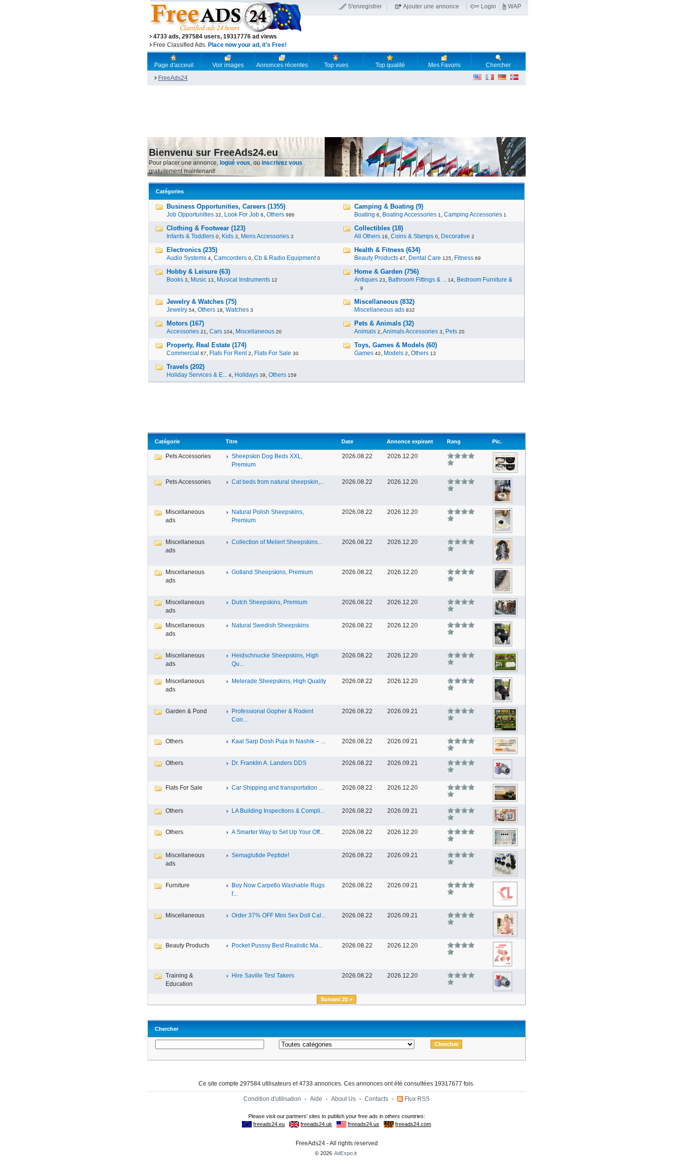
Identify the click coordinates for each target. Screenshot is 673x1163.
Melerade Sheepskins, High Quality (279, 681)
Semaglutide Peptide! (260, 855)
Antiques (366, 279)
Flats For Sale (272, 353)
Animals (365, 331)
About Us (343, 1098)
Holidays (246, 374)
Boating (364, 214)
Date (347, 441)
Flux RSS (417, 1098)
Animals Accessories (410, 331)
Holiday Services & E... (197, 374)
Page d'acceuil (174, 65)
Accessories (183, 331)
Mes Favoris (444, 65)
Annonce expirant (410, 441)
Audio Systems (186, 257)
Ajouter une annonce (431, 6)
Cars (215, 331)
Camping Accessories (473, 214)
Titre (231, 441)
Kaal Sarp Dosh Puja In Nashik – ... (278, 741)
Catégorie (167, 441)
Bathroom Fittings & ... (417, 279)
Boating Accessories (409, 214)
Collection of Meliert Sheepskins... (277, 542)
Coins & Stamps (412, 236)
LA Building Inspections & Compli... (278, 810)
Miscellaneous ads (379, 309)
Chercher (498, 65)
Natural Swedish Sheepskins (270, 625)
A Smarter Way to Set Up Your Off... (278, 832)
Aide (316, 1098)
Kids (228, 236)
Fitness (463, 257)
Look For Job (241, 214)
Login (488, 6)
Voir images (228, 65)
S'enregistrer (365, 6)
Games (363, 353)
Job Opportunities (190, 214)
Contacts (376, 1098)
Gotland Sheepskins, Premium (272, 572)
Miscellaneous (255, 331)
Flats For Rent (228, 353)
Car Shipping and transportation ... (277, 787)
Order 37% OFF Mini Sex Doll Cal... (279, 915)
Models (394, 353)
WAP (514, 6)
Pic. (497, 441)
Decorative (455, 236)
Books (175, 279)
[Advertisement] (417, 34)
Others (275, 214)
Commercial (183, 353)
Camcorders (230, 257)
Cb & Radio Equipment (285, 257)
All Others (367, 236)
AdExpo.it (345, 1153)
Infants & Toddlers (190, 236)
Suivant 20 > (336, 999)
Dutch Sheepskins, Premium (269, 602)
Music (198, 279)
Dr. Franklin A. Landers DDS (269, 763)
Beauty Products (376, 257)
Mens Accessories (265, 236)
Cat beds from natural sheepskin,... (278, 481)
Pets (451, 331)
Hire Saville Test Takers (263, 975)
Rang (454, 441)
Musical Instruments (243, 279)
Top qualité (390, 65)
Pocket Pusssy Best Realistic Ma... (277, 945)
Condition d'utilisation (272, 1098)
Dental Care (424, 257)
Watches (237, 309)
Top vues (336, 65)
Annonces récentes (282, 65)
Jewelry (177, 309)
